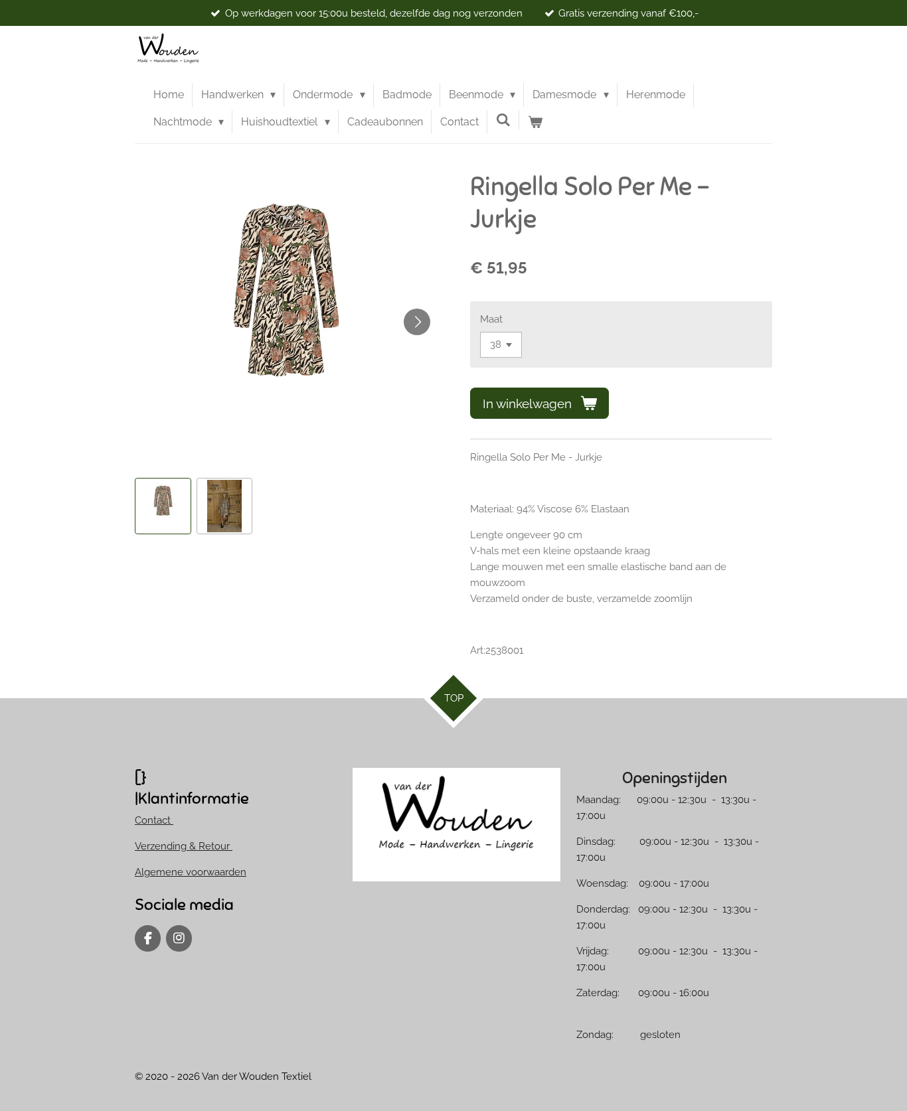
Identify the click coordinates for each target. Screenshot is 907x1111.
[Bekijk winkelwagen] (535, 122)
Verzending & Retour (183, 846)
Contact (154, 820)
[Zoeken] (503, 119)
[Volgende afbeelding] (417, 322)
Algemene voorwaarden (190, 872)
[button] (163, 506)
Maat (491, 319)
